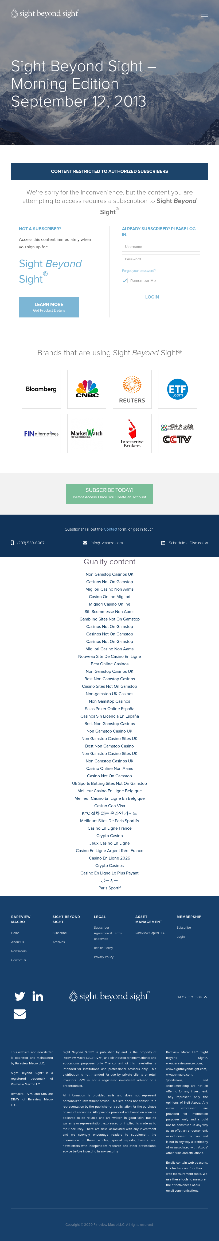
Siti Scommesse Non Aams (109, 611)
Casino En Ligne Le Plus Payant (109, 873)
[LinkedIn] (37, 996)
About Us (17, 942)
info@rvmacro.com (107, 542)
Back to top (190, 997)
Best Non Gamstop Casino (109, 746)
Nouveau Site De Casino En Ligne (109, 656)
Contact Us (18, 960)
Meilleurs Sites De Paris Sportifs (109, 821)
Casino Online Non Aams (109, 768)
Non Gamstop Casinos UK (110, 574)
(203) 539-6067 (31, 542)
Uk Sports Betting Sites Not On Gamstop (109, 783)
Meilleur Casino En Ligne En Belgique (110, 798)
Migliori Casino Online (109, 604)
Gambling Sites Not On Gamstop (110, 619)
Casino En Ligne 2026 (109, 858)
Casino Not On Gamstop (109, 776)
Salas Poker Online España (109, 708)
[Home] (45, 14)
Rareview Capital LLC (150, 933)
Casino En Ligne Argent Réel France (109, 850)
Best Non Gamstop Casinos (109, 679)
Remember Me (143, 280)
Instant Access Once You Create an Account (109, 493)
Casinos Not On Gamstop (109, 581)
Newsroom (18, 951)
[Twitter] (19, 996)
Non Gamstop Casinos (109, 701)
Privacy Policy (104, 957)
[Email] (19, 1014)
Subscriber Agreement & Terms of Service (108, 933)
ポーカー (109, 880)
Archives (59, 942)
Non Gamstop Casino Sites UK (109, 738)
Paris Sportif (110, 888)
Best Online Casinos (109, 664)
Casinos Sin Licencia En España (109, 716)
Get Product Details (49, 307)
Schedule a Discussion (188, 542)
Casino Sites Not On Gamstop (109, 686)
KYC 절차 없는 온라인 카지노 (109, 813)
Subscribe (60, 933)
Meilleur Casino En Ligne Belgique (109, 791)
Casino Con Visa (109, 806)
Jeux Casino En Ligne (109, 843)
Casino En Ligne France (110, 828)
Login (181, 936)
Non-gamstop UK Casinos (109, 694)
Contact (110, 529)
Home (15, 933)
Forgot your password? (139, 271)
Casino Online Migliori (109, 596)
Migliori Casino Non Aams (109, 589)
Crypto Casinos (109, 865)
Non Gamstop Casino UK (109, 731)
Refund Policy (103, 948)
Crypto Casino (109, 835)
